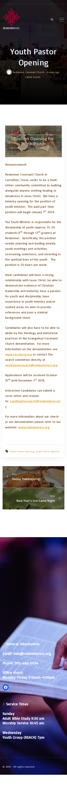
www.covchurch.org (18, 354)
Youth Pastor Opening (22, 451)
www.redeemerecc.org (34, 427)
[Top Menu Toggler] (61, 19)
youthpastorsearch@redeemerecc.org (31, 365)
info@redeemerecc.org (32, 653)
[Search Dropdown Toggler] (52, 19)
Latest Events (33, 76)
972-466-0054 (26, 663)
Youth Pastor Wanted (47, 451)
